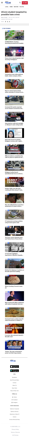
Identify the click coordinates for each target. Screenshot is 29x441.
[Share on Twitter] (7, 21)
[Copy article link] (9, 21)
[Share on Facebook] (5, 21)
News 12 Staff (4, 17)
